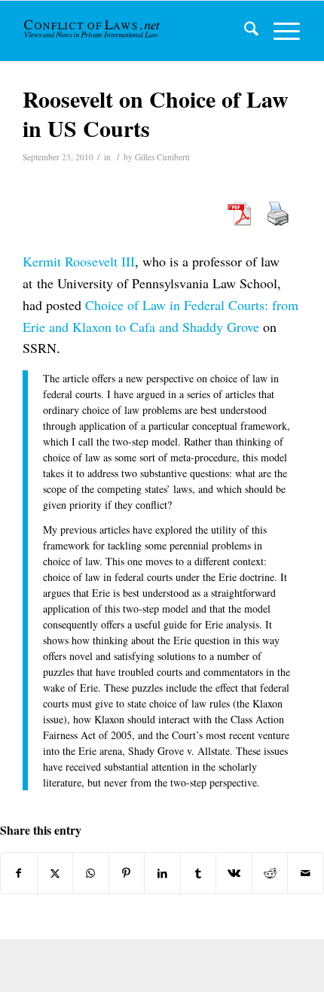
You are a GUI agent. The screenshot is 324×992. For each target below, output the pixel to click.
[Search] (243, 31)
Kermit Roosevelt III (79, 261)
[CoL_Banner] (93, 31)
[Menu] (279, 31)
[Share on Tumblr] (198, 873)
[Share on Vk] (234, 873)
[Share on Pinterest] (127, 873)
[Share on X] (55, 873)
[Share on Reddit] (270, 873)
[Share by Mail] (305, 873)
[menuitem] (243, 31)
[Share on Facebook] (19, 873)
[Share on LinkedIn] (162, 873)
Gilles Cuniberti (162, 157)
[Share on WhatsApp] (91, 873)
